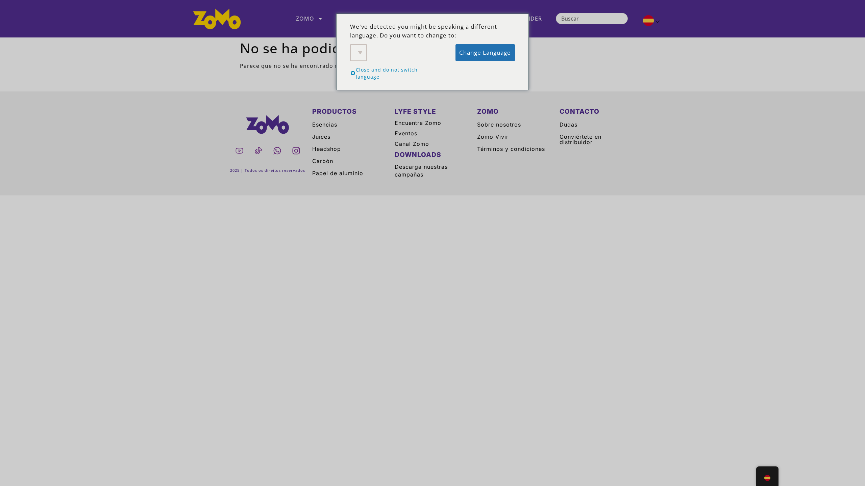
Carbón (322, 161)
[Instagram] (296, 150)
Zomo (305, 18)
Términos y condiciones (511, 148)
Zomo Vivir (493, 136)
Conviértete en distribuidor (580, 139)
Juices (321, 136)
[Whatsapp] (277, 150)
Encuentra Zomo (418, 122)
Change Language (485, 52)
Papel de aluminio (337, 173)
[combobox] (592, 18)
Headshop (326, 148)
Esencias (324, 124)
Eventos (406, 133)
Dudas (568, 124)
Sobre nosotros (499, 124)
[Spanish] (648, 21)
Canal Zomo (412, 143)
